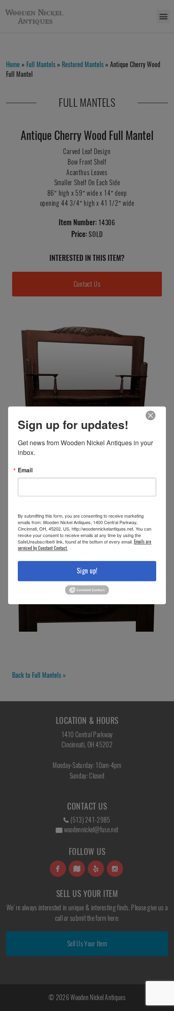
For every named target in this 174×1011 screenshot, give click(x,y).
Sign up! (87, 571)
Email (25, 470)
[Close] (150, 415)
